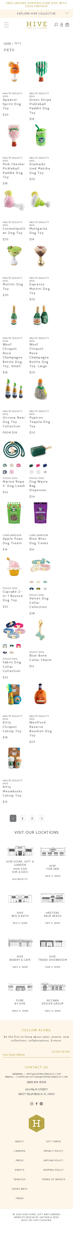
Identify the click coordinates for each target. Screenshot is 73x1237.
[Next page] (41, 818)
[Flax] (12, 465)
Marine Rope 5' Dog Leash (14, 484)
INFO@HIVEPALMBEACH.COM (43, 1073)
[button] (67, 25)
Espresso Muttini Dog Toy (39, 288)
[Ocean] (5, 472)
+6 (45, 472)
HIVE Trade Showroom (52, 958)
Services (20, 1179)
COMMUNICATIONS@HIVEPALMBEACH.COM (42, 1076)
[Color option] (5, 87)
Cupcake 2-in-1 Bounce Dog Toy (13, 596)
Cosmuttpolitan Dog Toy (14, 231)
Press (19, 1160)
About (19, 1141)
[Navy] (31, 589)
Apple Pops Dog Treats (13, 541)
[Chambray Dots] (5, 646)
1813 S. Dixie (20, 923)
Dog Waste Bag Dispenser (38, 486)
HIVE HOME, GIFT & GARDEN (20, 863)
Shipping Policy (53, 1169)
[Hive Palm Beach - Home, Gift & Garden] (36, 25)
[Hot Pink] (18, 465)
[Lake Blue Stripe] (38, 472)
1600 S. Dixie (53, 1010)
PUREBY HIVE (20, 1002)
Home (7, 43)
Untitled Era (42, 1220)
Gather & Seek (49, 1217)
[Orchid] (12, 472)
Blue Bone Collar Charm (40, 658)
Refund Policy (53, 1160)
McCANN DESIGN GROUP (53, 1002)
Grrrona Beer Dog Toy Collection (14, 422)
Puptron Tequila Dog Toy (39, 422)
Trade (19, 1198)
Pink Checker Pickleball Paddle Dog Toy (14, 170)
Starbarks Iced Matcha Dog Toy (39, 168)
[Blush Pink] (31, 582)
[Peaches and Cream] (31, 472)
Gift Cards (53, 1141)
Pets (18, 43)
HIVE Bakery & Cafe (20, 958)
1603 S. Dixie (20, 966)
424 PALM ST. (20, 879)
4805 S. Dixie (20, 1010)
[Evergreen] (5, 465)
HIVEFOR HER (53, 867)
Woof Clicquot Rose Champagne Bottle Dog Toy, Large (39, 355)
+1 (45, 588)
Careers (19, 1150)
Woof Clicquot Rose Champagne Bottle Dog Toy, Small (13, 355)
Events (19, 1169)
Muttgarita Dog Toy (38, 231)
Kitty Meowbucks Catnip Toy (12, 791)
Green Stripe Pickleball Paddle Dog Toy (40, 106)
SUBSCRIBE (61, 1051)
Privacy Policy (53, 1150)
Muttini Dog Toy (13, 286)
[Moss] (38, 589)
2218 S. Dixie (53, 966)
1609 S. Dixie (53, 876)
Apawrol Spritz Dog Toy (12, 104)
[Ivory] (38, 582)
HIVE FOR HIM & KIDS (20, 870)
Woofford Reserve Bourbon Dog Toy (40, 729)
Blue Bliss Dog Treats (39, 541)
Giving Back (19, 1188)
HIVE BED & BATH (20, 914)
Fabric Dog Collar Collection (12, 666)
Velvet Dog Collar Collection (39, 603)
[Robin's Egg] (45, 582)
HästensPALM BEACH (53, 914)
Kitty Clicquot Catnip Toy (12, 727)
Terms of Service (53, 1179)
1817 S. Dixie (52, 923)
